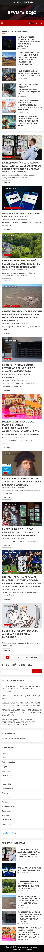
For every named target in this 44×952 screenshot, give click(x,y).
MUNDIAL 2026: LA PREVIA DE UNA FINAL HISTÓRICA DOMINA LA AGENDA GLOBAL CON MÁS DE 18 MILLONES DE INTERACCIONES (21, 581)
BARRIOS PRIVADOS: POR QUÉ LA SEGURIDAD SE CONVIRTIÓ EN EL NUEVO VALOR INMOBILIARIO (21, 264)
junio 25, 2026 (23, 48)
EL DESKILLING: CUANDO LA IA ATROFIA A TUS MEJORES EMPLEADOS (20, 634)
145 (26, 657)
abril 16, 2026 (23, 78)
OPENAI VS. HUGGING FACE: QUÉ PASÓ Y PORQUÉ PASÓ (21, 215)
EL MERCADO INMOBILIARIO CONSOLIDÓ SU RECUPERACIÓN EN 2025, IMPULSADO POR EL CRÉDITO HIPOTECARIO (29, 105)
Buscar (37, 671)
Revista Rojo (22, 13)
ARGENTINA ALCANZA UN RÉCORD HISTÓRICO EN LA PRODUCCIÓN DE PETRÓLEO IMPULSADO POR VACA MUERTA (22, 316)
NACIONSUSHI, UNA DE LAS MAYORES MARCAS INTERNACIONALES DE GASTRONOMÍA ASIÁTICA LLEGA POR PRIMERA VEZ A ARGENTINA (20, 428)
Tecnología (7, 208)
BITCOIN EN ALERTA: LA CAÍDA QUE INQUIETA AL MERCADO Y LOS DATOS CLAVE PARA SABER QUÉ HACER (27, 121)
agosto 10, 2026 (22, 219)
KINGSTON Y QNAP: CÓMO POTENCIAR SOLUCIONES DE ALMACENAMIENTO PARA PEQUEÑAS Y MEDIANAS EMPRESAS (18, 371)
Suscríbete (41, 23)
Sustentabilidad (8, 806)
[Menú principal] (2, 23)
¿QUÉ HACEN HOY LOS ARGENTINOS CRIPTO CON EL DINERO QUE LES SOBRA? (29, 73)
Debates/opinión (8, 762)
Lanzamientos (7, 789)
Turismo (5, 815)
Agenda (6, 571)
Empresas (7, 305)
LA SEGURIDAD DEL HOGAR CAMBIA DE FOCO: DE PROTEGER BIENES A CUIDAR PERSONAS (20, 532)
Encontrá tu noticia (17, 665)
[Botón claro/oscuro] (31, 23)
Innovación (7, 255)
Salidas (13, 416)
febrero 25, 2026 (24, 112)
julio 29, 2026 (21, 437)
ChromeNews (16, 949)
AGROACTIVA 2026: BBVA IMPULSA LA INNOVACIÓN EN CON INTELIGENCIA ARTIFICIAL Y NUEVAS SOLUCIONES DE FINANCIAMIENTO (28, 58)
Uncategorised (8, 820)
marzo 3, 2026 (23, 96)
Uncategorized (8, 157)
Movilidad (6, 797)
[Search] (36, 23)
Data (5, 473)
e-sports (5, 766)
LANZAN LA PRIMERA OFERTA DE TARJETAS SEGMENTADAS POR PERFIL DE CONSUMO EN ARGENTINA (28, 41)
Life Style (6, 416)
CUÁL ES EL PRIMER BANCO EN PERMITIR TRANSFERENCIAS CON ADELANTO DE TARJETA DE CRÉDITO (28, 89)
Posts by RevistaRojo (9, 833)
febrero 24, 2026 (24, 128)
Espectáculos (7, 775)
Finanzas (5, 780)
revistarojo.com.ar (9, 172)
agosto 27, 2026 (22, 172)
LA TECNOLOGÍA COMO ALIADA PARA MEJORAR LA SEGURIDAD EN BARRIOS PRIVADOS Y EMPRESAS (21, 166)
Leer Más (7, 182)
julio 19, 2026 (21, 589)
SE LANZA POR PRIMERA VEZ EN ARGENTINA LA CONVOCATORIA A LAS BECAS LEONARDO (21, 482)
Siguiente (33, 657)
